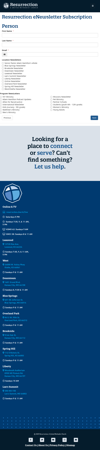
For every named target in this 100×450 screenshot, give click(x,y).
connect (61, 145)
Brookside (8, 331)
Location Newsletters (11, 60)
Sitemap (70, 445)
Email (4, 50)
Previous (7, 118)
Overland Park (11, 313)
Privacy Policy (57, 445)
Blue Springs (10, 295)
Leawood (8, 240)
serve (44, 152)
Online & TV (9, 206)
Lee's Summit (10, 386)
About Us (43, 445)
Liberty (7, 366)
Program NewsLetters (10, 93)
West (5, 260)
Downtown (9, 278)
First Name (7, 31)
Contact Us (31, 445)
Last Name (7, 40)
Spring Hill (9, 348)
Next (94, 118)
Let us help (49, 166)
